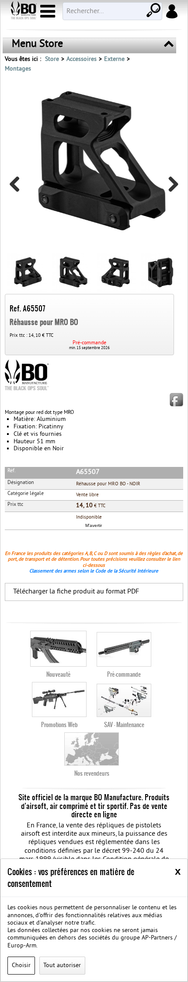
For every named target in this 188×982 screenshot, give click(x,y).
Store (52, 59)
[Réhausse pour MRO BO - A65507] (94, 160)
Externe (114, 59)
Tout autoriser (62, 965)
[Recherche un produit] (152, 9)
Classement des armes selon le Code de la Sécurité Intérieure (93, 571)
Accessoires (81, 59)
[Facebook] (176, 399)
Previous (18, 187)
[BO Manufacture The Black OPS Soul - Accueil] (23, 11)
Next (170, 187)
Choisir (21, 965)
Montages (18, 69)
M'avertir (93, 525)
